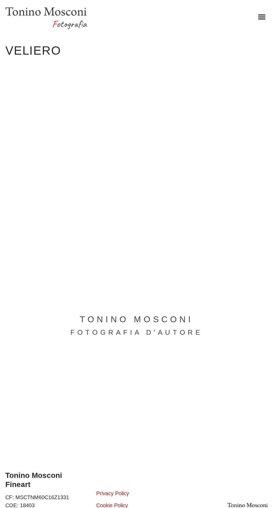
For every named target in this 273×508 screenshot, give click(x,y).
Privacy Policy (112, 493)
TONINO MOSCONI (136, 319)
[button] (262, 17)
